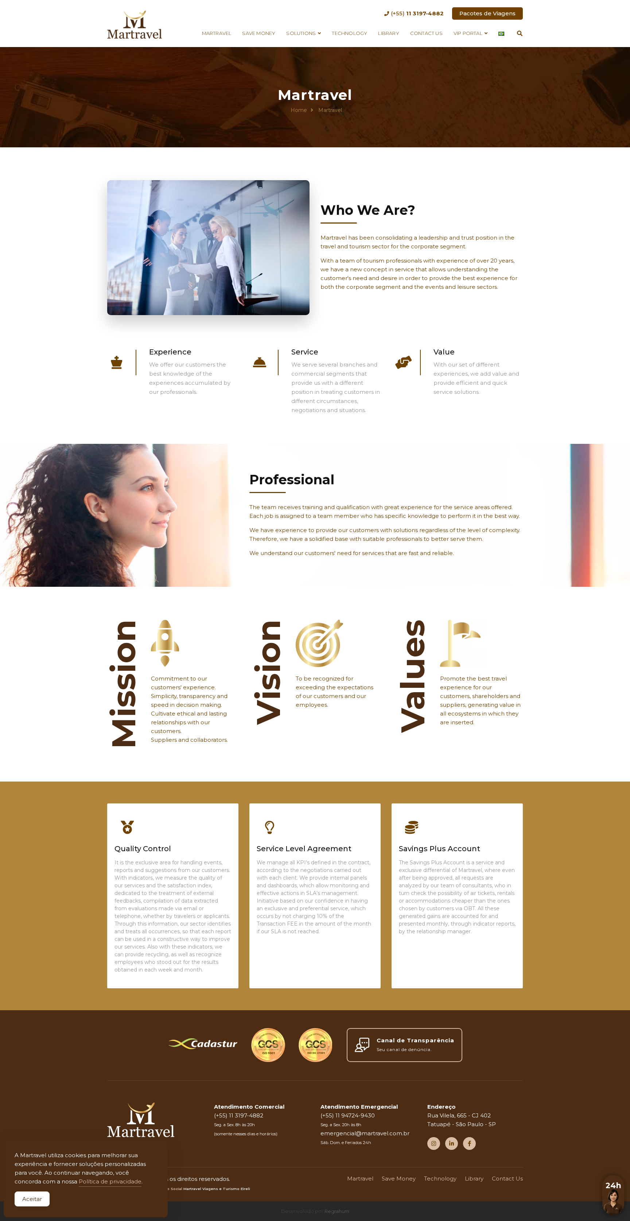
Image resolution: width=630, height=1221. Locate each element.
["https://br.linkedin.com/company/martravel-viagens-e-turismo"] (451, 1143)
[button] (613, 1204)
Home (299, 110)
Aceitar (32, 1198)
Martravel (217, 33)
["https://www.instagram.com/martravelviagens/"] (433, 1143)
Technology (349, 33)
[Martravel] (134, 23)
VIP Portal (468, 33)
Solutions (301, 33)
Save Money (258, 33)
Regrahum (336, 1211)
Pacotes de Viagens (487, 13)
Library (388, 33)
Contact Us (426, 33)
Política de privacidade (110, 1181)
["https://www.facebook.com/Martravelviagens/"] (469, 1143)
